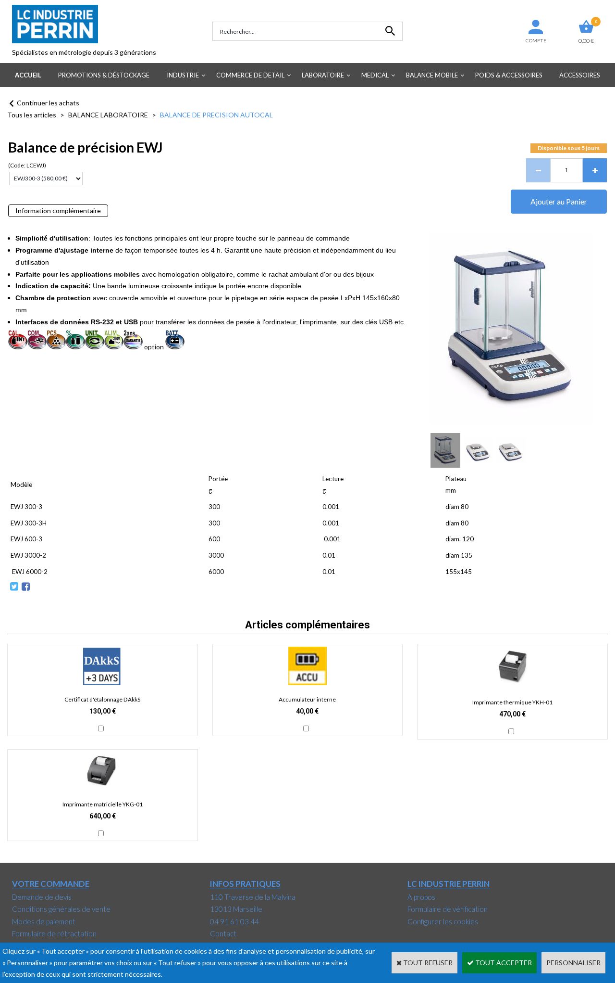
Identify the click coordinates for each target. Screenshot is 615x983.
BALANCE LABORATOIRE (108, 115)
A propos (421, 897)
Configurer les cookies (442, 921)
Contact (223, 933)
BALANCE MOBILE (432, 75)
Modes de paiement (43, 921)
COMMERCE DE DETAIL (250, 75)
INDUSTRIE (183, 75)
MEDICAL (375, 75)
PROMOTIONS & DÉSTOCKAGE (103, 75)
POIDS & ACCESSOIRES (508, 75)
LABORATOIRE (323, 75)
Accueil (28, 75)
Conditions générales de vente (61, 909)
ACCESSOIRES (579, 75)
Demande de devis (42, 897)
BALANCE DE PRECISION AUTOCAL (216, 115)
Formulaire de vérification (447, 909)
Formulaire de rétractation (54, 933)
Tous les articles (31, 115)
